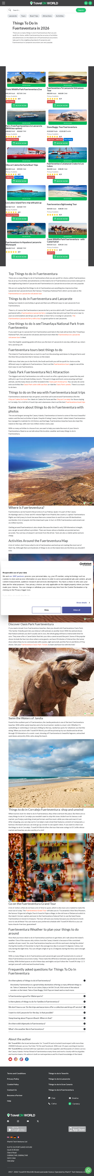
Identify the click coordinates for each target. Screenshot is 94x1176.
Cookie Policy (13, 1084)
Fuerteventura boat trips (75, 402)
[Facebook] (8, 1121)
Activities (60, 16)
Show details (81, 603)
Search (81, 10)
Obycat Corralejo (63, 399)
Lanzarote (13, 16)
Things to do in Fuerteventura (61, 1090)
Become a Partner (14, 1095)
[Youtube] (28, 1121)
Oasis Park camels (63, 384)
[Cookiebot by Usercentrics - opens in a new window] (81, 564)
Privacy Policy (13, 1079)
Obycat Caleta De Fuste (17, 399)
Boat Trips (34, 16)
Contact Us (12, 1090)
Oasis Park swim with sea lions (36, 384)
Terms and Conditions (16, 1073)
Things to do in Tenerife (58, 1073)
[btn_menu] (3, 3)
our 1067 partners (16, 576)
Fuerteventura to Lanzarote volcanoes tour (25, 293)
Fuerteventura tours (61, 364)
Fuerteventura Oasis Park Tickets (34, 644)
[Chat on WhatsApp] (88, 1170)
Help (9, 1101)
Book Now (21, 105)
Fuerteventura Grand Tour (36, 910)
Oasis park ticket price (58, 382)
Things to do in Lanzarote (59, 1079)
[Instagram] (18, 1121)
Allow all (76, 610)
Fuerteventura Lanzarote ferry (33, 313)
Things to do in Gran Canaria (60, 1084)
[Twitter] (38, 1121)
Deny (46, 610)
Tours (23, 16)
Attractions (47, 16)
